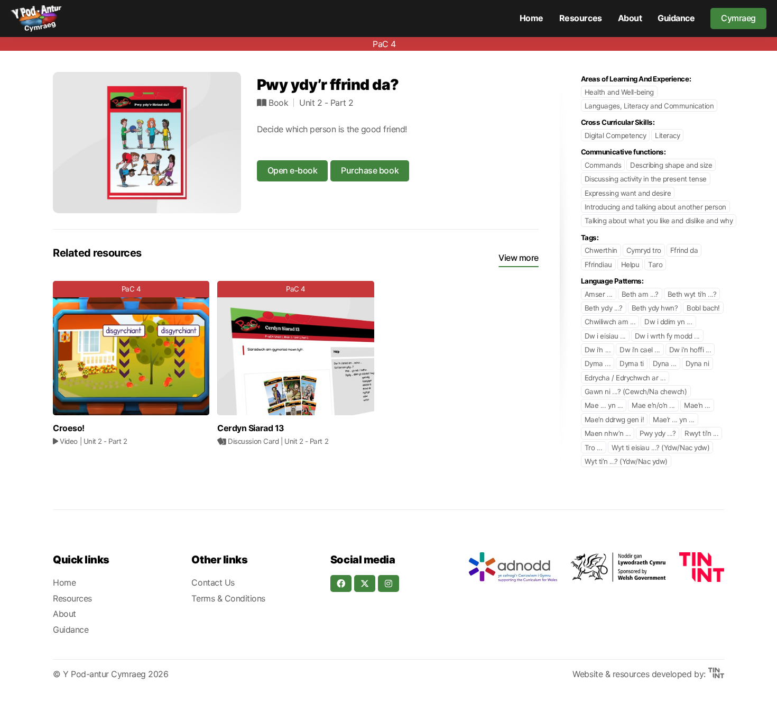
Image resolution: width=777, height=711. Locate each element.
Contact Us (212, 582)
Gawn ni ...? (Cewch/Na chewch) (636, 391)
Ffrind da (684, 250)
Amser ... (599, 294)
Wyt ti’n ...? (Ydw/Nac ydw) (626, 461)
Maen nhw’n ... (608, 433)
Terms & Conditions (228, 598)
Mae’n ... (697, 405)
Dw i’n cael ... (639, 349)
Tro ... (594, 447)
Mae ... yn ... (604, 405)
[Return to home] (36, 18)
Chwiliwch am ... (610, 321)
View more (518, 257)
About (630, 18)
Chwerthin (601, 250)
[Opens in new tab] (513, 567)
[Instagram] (388, 583)
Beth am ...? (640, 294)
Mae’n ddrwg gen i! (614, 419)
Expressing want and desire (628, 193)
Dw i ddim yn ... (668, 321)
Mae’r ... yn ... (673, 419)
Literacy (667, 135)
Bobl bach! (703, 308)
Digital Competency (615, 135)
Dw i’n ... (597, 349)
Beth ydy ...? (604, 308)
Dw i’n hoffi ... (690, 349)
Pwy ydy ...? (658, 433)
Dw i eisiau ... (605, 336)
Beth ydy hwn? (655, 308)
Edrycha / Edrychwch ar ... (625, 377)
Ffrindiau (598, 264)
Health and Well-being (619, 92)
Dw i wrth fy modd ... (667, 336)
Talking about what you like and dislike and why (659, 220)
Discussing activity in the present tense (646, 179)
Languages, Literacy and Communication (649, 106)
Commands (603, 165)
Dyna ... (665, 363)
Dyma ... (597, 363)
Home (531, 18)
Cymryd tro (643, 250)
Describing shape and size (671, 165)
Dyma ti (631, 363)
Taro (655, 264)
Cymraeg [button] (738, 18)
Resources (580, 18)
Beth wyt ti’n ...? (692, 294)
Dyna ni (697, 363)
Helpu (630, 264)
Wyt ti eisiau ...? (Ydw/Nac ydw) (661, 447)
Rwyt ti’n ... (701, 433)
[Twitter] (364, 583)
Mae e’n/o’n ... (653, 405)
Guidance (676, 18)
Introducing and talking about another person (655, 207)
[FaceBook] (341, 583)
